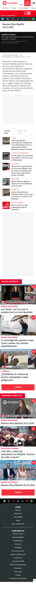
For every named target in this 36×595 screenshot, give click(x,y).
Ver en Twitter (9, 501)
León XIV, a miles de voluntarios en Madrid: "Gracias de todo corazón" (18, 436)
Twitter (7, 19)
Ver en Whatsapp (32, 501)
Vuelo (13, 138)
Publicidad (18, 547)
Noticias (5, 8)
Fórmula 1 (15, 189)
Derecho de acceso (18, 551)
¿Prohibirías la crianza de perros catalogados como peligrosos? (18, 359)
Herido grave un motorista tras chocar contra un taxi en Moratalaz (6, 156)
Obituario (15, 179)
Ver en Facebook (4, 501)
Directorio (18, 544)
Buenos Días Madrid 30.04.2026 (18, 470)
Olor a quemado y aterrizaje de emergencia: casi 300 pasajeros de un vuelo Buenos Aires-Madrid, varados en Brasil (6, 141)
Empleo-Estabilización (18, 554)
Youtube (28, 19)
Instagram (12, 19)
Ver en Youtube (27, 501)
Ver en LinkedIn (22, 501)
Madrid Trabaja (17, 202)
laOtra (18, 520)
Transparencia (18, 541)
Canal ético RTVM (18, 561)
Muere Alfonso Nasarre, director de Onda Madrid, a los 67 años (6, 181)
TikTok (17, 19)
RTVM (18, 507)
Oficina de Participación (18, 565)
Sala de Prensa (18, 534)
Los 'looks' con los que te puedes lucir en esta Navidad (18, 294)
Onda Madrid (24, 8)
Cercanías (15, 164)
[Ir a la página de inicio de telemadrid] (10, 3)
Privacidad (18, 568)
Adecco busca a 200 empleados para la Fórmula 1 (6, 205)
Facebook (2, 19)
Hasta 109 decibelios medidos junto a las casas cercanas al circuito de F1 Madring (6, 192)
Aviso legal (18, 571)
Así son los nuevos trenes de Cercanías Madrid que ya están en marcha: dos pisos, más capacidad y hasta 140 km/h (6, 166)
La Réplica (5, 371)
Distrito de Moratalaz (20, 153)
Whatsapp (33, 19)
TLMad (14, 8)
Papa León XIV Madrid (10, 448)
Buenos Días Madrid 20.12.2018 (18, 408)
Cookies (18, 575)
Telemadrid (18, 513)
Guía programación (18, 524)
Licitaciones (18, 558)
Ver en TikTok (18, 501)
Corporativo (18, 531)
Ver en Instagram (14, 501)
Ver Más (18, 387)
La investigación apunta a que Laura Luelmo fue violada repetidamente (18, 325)
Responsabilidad (18, 537)
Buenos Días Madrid (9, 306)
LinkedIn (23, 19)
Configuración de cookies (18, 578)
